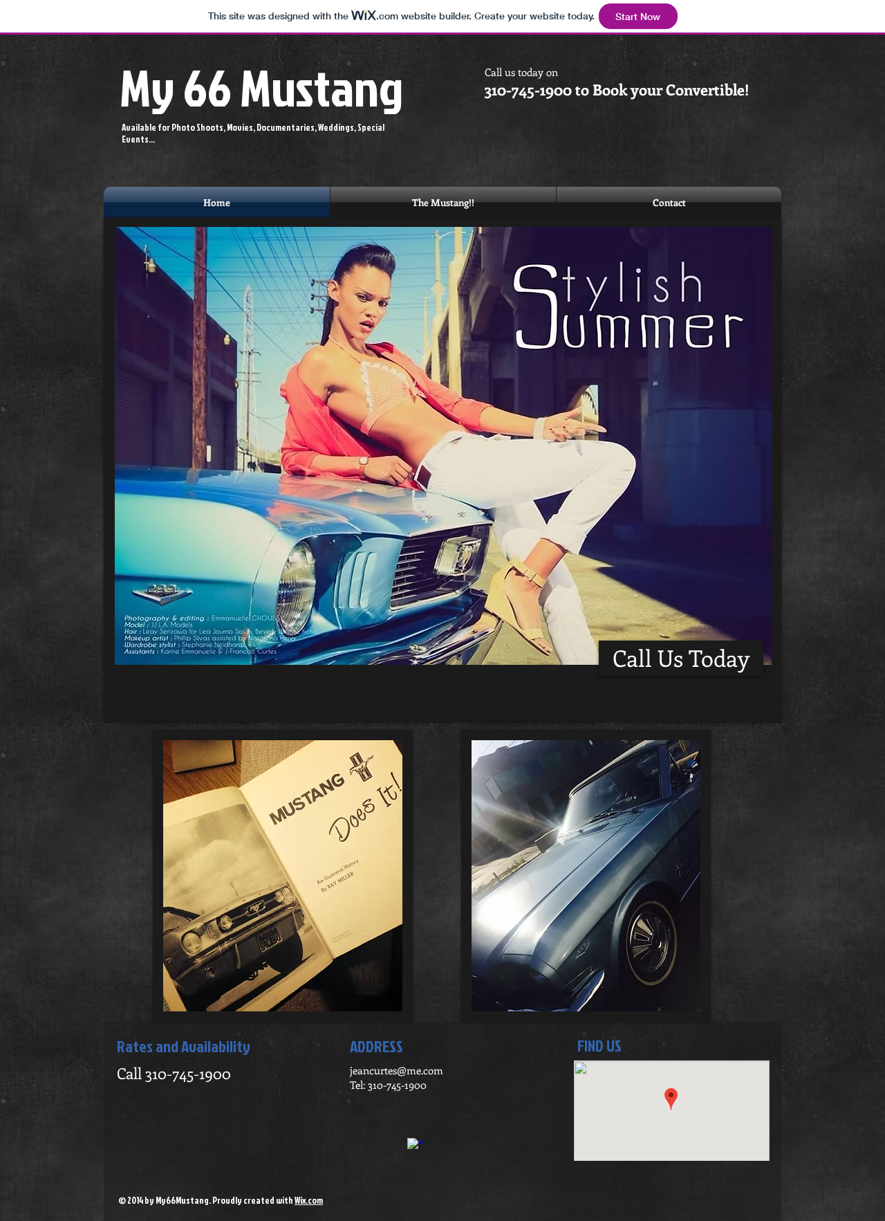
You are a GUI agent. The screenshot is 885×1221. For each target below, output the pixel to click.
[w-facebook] (415, 1146)
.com (432, 1070)
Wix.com (309, 1200)
